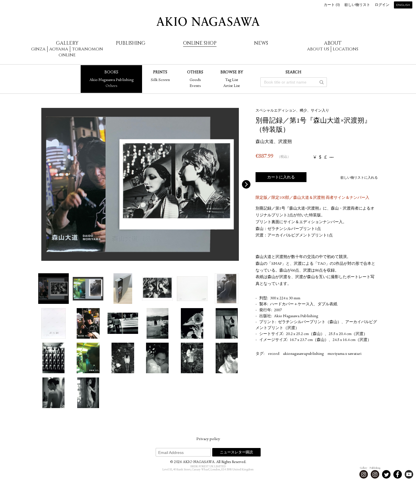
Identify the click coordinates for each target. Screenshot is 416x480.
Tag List (231, 80)
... (331, 157)
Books (111, 72)
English (403, 5)
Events (195, 86)
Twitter (386, 474)
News (261, 43)
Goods (195, 80)
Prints (160, 72)
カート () (332, 5)
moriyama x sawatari (344, 354)
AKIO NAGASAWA (208, 21)
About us (318, 49)
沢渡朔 (285, 142)
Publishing (130, 43)
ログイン (382, 5)
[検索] (321, 82)
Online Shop (199, 43)
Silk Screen (160, 80)
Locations (345, 49)
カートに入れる (281, 178)
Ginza (38, 49)
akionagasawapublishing (303, 354)
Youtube (409, 474)
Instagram (363, 474)
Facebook (397, 474)
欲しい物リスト (357, 5)
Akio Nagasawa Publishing (111, 80)
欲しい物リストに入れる (359, 178)
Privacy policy (208, 439)
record (273, 354)
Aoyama (58, 49)
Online (67, 55)
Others (111, 86)
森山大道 (265, 142)
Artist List (231, 86)
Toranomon (87, 49)
